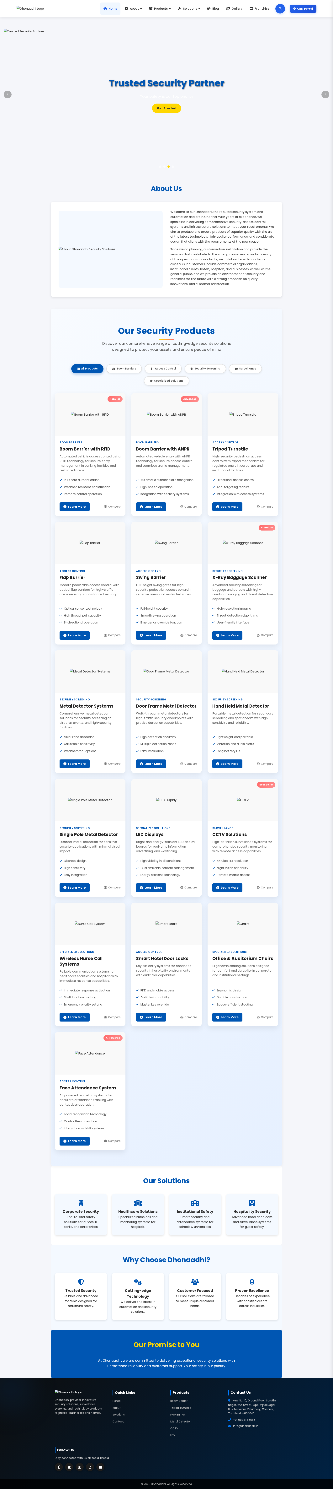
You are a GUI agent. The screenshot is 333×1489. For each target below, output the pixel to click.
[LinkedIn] (90, 1467)
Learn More (166, 108)
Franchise (262, 9)
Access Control (165, 368)
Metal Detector (180, 1421)
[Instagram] (80, 1467)
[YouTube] (100, 1467)
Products (161, 9)
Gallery (236, 9)
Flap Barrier (177, 1414)
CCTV (174, 1428)
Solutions (190, 9)
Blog (215, 9)
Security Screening (207, 368)
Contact (118, 1421)
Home (113, 9)
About (134, 9)
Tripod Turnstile (180, 1408)
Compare (114, 507)
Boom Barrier (179, 1401)
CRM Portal (305, 9)
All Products (89, 368)
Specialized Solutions (168, 381)
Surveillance (247, 368)
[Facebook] (59, 1467)
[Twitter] (69, 1467)
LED (172, 1435)
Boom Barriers (126, 368)
